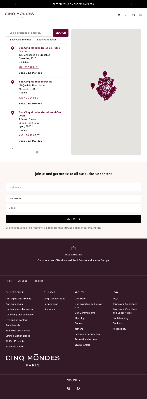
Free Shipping (73, 254)
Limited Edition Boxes (18, 335)
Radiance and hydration (19, 309)
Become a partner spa (87, 333)
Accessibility (119, 328)
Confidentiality (121, 318)
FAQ (115, 298)
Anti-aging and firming (18, 298)
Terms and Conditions (125, 303)
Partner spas (51, 303)
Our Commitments (85, 312)
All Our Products (15, 341)
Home (9, 281)
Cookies (117, 323)
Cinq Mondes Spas (54, 298)
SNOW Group (82, 344)
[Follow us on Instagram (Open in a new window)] (69, 388)
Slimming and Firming (18, 330)
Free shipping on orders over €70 (73, 4)
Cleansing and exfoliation (20, 314)
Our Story (80, 298)
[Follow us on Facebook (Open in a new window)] (78, 388)
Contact (79, 323)
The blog (80, 318)
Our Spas (22, 281)
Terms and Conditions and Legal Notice (125, 311)
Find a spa (38, 281)
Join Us (79, 328)
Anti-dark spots (14, 303)
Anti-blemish (13, 325)
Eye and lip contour (17, 319)
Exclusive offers (14, 346)
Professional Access (86, 339)
